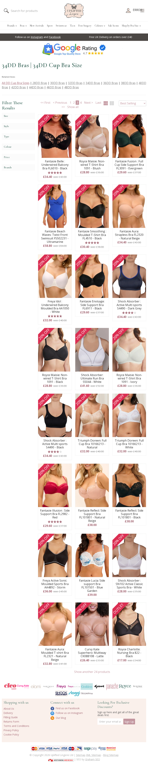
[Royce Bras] (125, 686)
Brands (11, 25)
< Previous (60, 103)
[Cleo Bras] (10, 686)
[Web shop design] (61, 759)
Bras (22, 25)
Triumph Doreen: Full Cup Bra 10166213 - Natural (92, 444)
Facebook (55, 37)
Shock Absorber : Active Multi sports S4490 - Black (55, 444)
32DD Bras (75, 83)
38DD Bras (128, 83)
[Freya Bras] (61, 686)
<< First (45, 103)
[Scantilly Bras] (138, 686)
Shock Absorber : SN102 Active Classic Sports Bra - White (129, 584)
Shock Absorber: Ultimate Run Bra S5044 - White (92, 378)
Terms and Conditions (16, 726)
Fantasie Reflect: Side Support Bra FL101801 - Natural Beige (92, 516)
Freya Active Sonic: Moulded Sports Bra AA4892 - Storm (55, 584)
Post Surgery (84, 25)
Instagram (37, 37)
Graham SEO (92, 759)
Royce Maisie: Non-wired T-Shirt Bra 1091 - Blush (92, 165)
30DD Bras (57, 83)
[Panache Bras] (112, 686)
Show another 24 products (92, 672)
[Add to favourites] (67, 118)
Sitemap (80, 755)
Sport (50, 25)
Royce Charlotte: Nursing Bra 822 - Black (129, 653)
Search (6, 10)
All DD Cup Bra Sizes (15, 83)
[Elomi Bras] (36, 686)
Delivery (8, 713)
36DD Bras (110, 83)
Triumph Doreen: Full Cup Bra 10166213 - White (129, 444)
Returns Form (11, 721)
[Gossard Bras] (99, 686)
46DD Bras (54, 87)
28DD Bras (39, 83)
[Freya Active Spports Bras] (74, 686)
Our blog (60, 717)
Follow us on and (38, 37)
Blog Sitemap (111, 755)
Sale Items (113, 25)
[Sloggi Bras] (74, 693)
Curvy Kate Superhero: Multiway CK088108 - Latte (92, 653)
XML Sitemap (93, 755)
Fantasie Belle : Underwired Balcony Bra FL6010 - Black (55, 165)
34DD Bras (93, 83)
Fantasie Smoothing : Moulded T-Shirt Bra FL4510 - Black (92, 235)
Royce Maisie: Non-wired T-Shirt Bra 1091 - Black (55, 378)
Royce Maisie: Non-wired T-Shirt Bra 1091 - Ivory (129, 378)
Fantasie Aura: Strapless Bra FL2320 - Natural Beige (129, 235)
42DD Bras (18, 87)
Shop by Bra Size (130, 25)
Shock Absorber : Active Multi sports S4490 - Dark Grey (129, 305)
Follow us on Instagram (69, 713)
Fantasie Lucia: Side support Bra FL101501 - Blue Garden (92, 586)
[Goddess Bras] (87, 686)
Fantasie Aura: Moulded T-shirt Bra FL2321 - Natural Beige (55, 655)
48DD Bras (71, 87)
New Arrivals (37, 25)
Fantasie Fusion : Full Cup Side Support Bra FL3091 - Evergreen (129, 165)
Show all (73, 107)
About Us (9, 708)
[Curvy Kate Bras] (23, 686)
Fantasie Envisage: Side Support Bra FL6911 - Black (92, 305)
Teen (72, 25)
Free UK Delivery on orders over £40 (110, 37)
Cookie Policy (11, 734)
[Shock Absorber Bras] (61, 693)
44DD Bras (36, 87)
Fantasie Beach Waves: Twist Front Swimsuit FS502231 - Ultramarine (55, 237)
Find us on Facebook (67, 708)
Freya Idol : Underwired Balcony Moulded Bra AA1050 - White (55, 307)
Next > (88, 103)
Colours (99, 25)
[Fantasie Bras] (48, 686)
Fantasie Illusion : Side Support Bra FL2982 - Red (55, 514)
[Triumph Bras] (87, 693)
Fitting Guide (11, 717)
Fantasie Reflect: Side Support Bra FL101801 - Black (129, 514)
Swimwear (61, 25)
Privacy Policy (11, 730)
